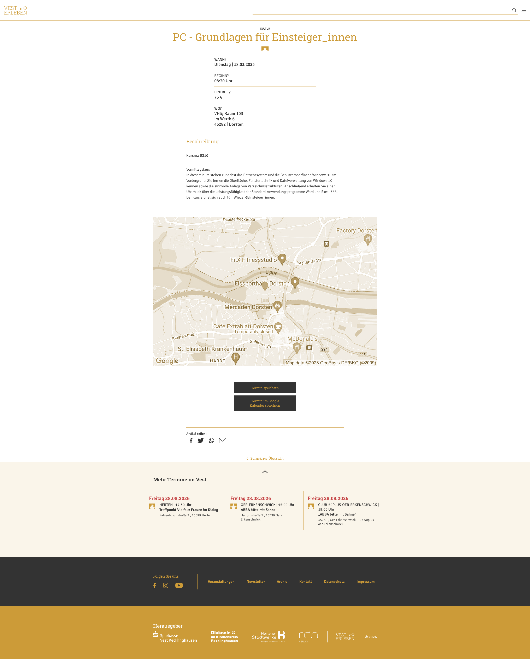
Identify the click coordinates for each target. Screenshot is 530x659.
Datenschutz (334, 581)
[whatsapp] (211, 442)
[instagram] (165, 586)
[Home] (15, 10)
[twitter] (201, 442)
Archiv (282, 581)
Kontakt (305, 581)
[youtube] (179, 586)
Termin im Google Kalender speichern (265, 403)
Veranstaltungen (221, 581)
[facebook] (191, 442)
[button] (265, 472)
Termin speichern (265, 388)
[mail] (222, 442)
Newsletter (256, 581)
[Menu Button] (523, 10)
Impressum (366, 581)
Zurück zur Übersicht (267, 458)
